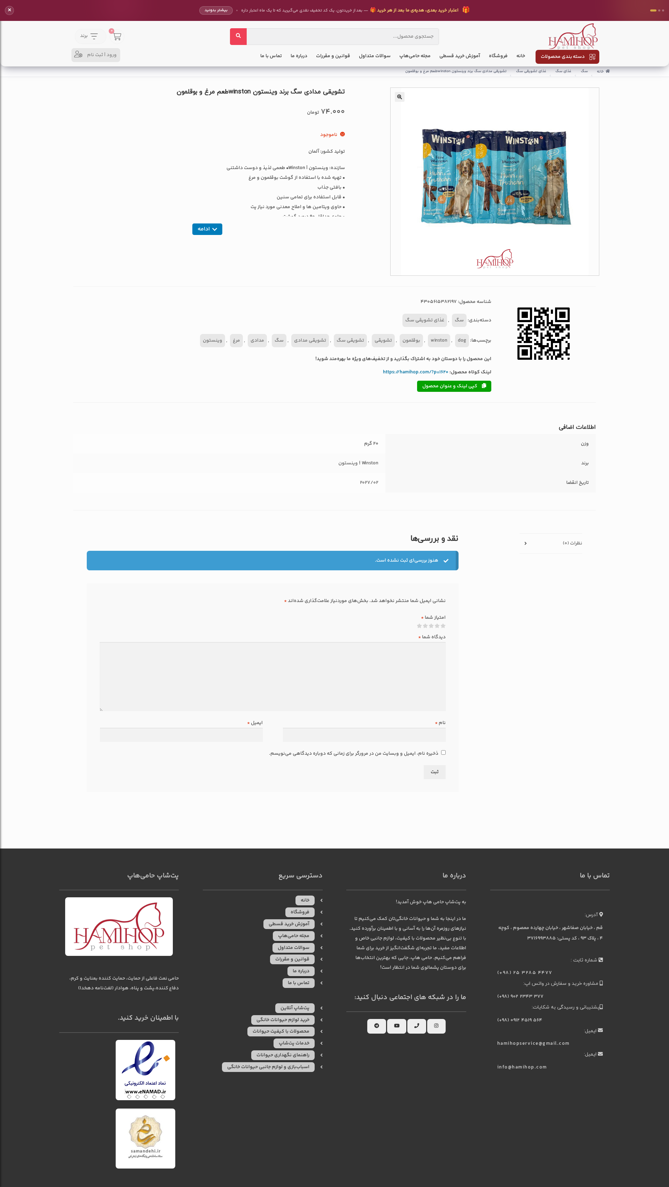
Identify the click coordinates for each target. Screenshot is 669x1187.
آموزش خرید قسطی (459, 56)
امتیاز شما (433, 618)
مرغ (236, 340)
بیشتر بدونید (216, 10)
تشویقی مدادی (310, 340)
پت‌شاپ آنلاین (294, 1008)
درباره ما (299, 56)
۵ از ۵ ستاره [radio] (419, 626)
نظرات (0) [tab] (572, 543)
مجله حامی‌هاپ (415, 56)
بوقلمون (411, 340)
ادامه (204, 229)
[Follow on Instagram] (436, 1026)
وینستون (212, 340)
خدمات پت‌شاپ (294, 1043)
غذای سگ (563, 71)
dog (462, 340)
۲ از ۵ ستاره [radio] (437, 626)
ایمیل (255, 723)
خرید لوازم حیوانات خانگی (282, 1020)
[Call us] (416, 1026)
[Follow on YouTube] (397, 1026)
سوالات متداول (375, 56)
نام (440, 723)
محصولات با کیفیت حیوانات (281, 1031)
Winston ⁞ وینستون (358, 463)
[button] (400, 97)
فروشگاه (498, 56)
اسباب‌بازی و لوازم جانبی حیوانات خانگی (268, 1067)
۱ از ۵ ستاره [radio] (443, 626)
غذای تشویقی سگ (531, 71)
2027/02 (369, 483)
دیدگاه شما (432, 637)
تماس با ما (271, 56)
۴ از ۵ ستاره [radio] (425, 626)
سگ (584, 71)
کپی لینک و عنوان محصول (450, 386)
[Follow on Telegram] (376, 1026)
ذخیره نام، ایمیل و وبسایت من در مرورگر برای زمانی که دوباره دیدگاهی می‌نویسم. (353, 754)
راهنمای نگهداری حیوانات (282, 1055)
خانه (520, 56)
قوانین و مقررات (333, 56)
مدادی (257, 340)
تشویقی (383, 340)
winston (439, 340)
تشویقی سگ (350, 340)
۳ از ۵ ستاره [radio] (431, 626)
